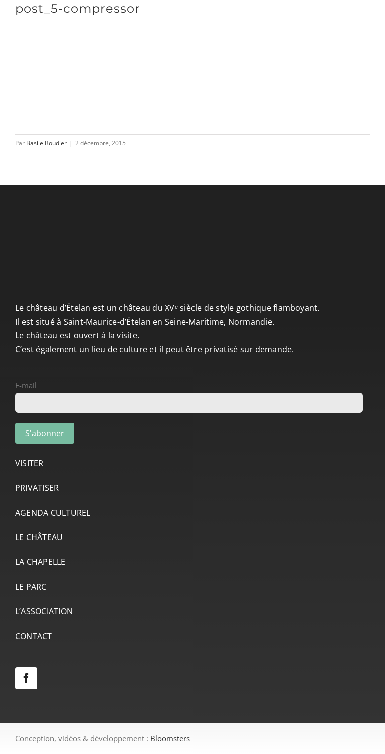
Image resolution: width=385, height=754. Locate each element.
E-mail (26, 385)
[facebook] (26, 678)
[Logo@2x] (77, 16)
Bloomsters (170, 738)
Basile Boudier (46, 143)
